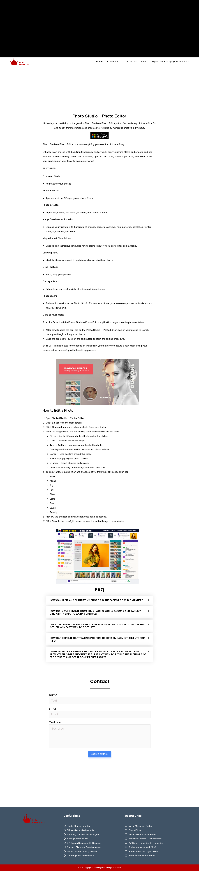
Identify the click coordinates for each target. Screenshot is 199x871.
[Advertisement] (99, 23)
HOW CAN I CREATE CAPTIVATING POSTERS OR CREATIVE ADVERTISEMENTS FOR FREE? (97, 639)
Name (53, 695)
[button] (99, 600)
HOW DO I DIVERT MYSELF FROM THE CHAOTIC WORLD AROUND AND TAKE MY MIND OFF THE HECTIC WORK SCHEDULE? (95, 612)
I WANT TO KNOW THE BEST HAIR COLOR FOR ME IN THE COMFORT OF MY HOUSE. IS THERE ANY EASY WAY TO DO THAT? (97, 626)
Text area (55, 722)
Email (52, 708)
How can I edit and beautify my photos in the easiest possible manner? (96, 600)
